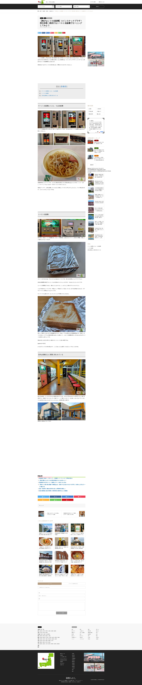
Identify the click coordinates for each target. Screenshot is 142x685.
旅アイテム (81, 635)
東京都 (41, 637)
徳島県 (44, 642)
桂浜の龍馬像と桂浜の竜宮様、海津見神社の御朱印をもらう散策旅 (53, 490)
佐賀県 (44, 643)
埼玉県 (47, 637)
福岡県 (41, 643)
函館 (41, 629)
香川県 (47, 642)
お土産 (89, 637)
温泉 (80, 629)
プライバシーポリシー (63, 658)
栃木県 (53, 637)
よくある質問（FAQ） (63, 656)
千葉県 (50, 637)
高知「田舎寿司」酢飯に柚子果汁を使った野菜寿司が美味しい (52, 488)
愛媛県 (41, 642)
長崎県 (52, 643)
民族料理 (89, 634)
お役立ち (97, 637)
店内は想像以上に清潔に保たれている (50, 95)
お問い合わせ (62, 663)
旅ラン (97, 632)
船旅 (96, 635)
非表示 (64, 86)
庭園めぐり (73, 632)
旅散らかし (71, 678)
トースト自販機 (45, 93)
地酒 (88, 629)
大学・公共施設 (82, 632)
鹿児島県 (58, 643)
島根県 (49, 640)
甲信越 (39, 634)
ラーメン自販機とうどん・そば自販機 (50, 91)
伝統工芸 (81, 637)
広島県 (41, 640)
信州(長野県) (48, 634)
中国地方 (73, 664)
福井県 (47, 632)
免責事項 (61, 661)
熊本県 (49, 643)
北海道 (39, 629)
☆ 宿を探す (99, 108)
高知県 (42, 18)
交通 (88, 635)
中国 (38, 640)
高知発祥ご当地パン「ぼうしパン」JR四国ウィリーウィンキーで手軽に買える (55, 478)
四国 (45, 18)
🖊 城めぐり (99, 111)
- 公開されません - (42, 595)
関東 (38, 637)
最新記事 (91, 164)
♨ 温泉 (90, 108)
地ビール (97, 629)
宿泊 (96, 634)
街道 (72, 629)
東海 (38, 635)
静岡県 (41, 635)
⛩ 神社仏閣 (91, 111)
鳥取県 (47, 640)
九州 (38, 643)
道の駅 (73, 634)
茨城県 (59, 637)
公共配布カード (74, 637)
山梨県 (44, 634)
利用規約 (61, 655)
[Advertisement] (61, 75)
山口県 (52, 640)
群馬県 (56, 637)
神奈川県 (44, 637)
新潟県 (42, 634)
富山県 (44, 632)
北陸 (38, 632)
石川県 (41, 632)
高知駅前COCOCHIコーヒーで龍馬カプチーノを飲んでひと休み (52, 482)
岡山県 (44, 640)
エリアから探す (93, 1)
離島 (72, 671)
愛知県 (47, 635)
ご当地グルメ (50, 18)
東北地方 (73, 655)
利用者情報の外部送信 (64, 681)
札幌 (43, 629)
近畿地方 (73, 663)
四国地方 (73, 666)
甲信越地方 (73, 658)
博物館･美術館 (90, 632)
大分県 (47, 643)
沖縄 (38, 645)
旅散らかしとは (101, 1)
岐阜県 (44, 635)
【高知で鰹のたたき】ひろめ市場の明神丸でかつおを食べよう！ (53, 480)
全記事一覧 (62, 664)
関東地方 (73, 661)
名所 (80, 634)
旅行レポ (73, 635)
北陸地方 (73, 656)
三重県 (49, 635)
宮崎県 (55, 643)
